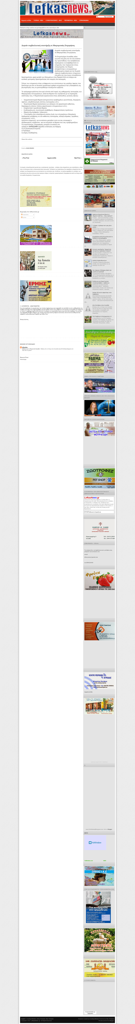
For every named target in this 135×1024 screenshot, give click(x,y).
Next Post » (77, 158)
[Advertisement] (99, 450)
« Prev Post (25, 158)
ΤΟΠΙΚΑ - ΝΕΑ (38, 20)
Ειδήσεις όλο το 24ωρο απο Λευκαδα (31, 348)
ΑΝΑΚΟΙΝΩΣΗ (30, 148)
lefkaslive (25, 347)
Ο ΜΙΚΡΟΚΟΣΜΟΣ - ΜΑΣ (54, 20)
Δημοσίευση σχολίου (27, 154)
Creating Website (31, 1019)
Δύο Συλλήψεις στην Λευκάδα (101, 305)
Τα (86, 1011)
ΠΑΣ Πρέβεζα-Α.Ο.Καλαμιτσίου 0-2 (102, 316)
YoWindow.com (88, 860)
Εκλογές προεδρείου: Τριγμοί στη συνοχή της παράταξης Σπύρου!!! (102, 250)
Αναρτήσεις (25, 214)
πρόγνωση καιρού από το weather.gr (99, 762)
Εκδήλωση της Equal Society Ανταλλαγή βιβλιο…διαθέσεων (101, 282)
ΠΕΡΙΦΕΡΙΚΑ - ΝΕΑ (70, 20)
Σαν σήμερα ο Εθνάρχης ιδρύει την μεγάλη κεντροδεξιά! (102, 271)
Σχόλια (24, 217)
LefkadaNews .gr (35, 1020)
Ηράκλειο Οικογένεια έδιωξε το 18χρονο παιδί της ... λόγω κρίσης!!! (102, 215)
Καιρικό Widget (95, 842)
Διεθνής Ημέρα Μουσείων (100, 260)
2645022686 (33, 126)
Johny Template (41, 1019)
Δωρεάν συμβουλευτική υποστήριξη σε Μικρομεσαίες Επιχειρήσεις (48, 45)
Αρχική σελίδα (26, 20)
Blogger (110, 829)
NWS (104, 860)
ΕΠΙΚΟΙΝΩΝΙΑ (84, 20)
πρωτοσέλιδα (90, 1011)
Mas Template (50, 1019)
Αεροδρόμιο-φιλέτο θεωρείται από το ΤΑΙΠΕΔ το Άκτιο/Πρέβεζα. (103, 237)
